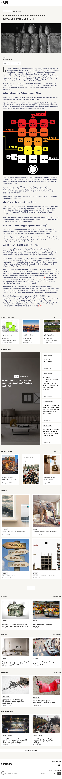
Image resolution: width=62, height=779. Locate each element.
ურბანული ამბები (7, 335)
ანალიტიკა (6, 696)
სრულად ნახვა (57, 317)
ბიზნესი (5, 620)
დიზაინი (16, 376)
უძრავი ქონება (7, 11)
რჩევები (5, 529)
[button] (29, 588)
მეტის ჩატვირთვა (31, 750)
